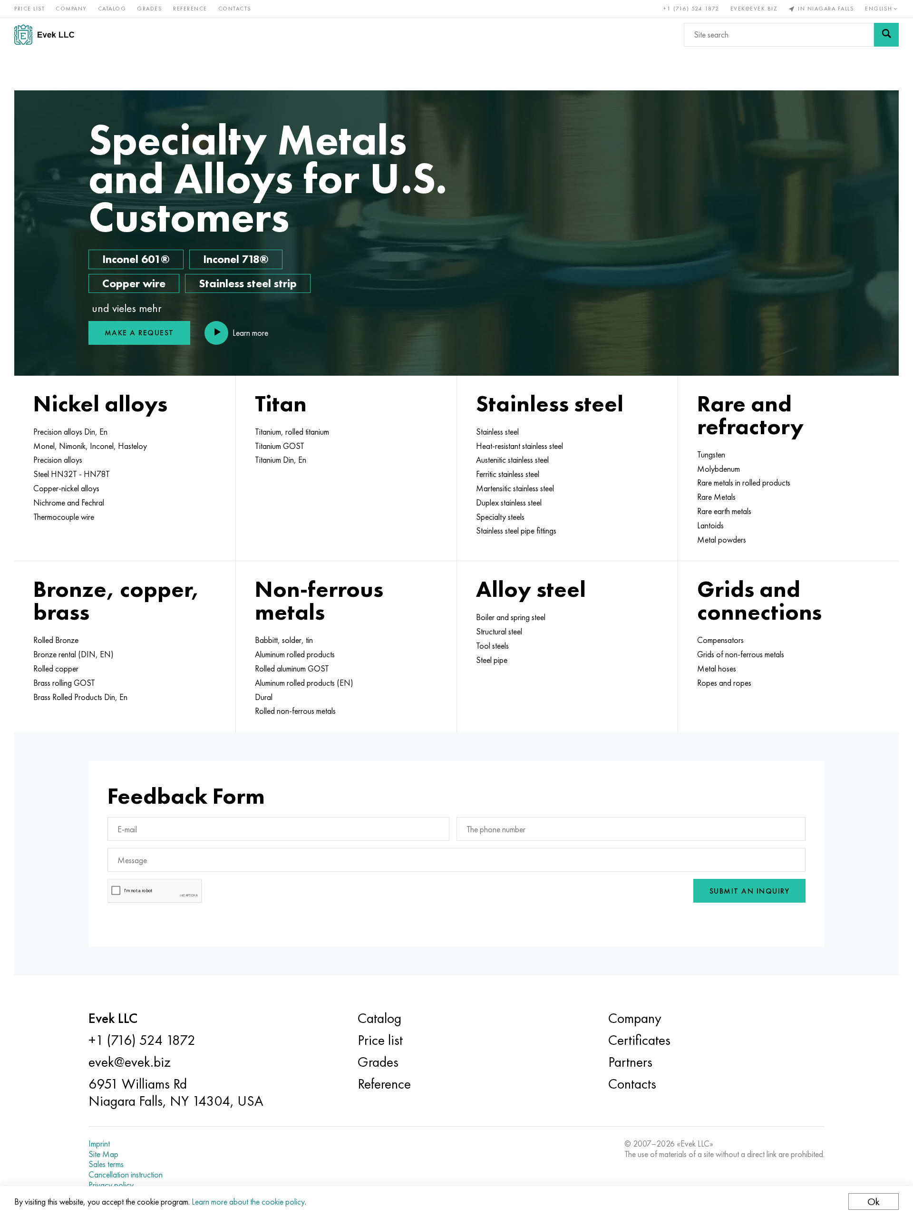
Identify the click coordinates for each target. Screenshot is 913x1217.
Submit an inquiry (749, 891)
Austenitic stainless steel (512, 460)
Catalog (112, 8)
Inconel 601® (136, 259)
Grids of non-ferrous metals (740, 654)
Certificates (639, 1040)
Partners (630, 1062)
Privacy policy (111, 1185)
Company (71, 8)
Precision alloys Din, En (70, 432)
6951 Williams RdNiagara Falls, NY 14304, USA (175, 1092)
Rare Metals (716, 497)
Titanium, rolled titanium (292, 432)
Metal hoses (716, 668)
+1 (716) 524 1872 (691, 8)
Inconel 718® (236, 259)
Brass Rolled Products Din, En (80, 697)
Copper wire (133, 283)
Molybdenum (718, 469)
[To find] (886, 35)
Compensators (720, 640)
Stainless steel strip (248, 283)
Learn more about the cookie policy (248, 1201)
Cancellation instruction (125, 1174)
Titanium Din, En (280, 460)
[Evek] (48, 34)
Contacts (235, 8)
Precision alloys (57, 460)
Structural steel (499, 631)
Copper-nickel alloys (66, 488)
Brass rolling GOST (64, 683)
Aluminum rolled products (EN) (304, 683)
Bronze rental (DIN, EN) (73, 654)
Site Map (103, 1154)
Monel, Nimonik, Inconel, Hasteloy (90, 446)
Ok (873, 1201)
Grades (149, 8)
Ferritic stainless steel (507, 474)
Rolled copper (55, 668)
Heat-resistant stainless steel (519, 446)
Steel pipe (491, 660)
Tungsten (711, 454)
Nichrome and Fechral (68, 502)
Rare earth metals (724, 511)
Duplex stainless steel (509, 502)
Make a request (139, 333)
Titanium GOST (279, 446)
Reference (190, 8)
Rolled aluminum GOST (292, 668)
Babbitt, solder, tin (284, 640)
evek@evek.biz (753, 8)
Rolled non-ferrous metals (295, 711)
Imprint (99, 1144)
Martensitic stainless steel (515, 488)
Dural (263, 697)
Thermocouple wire (63, 517)
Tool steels (492, 646)
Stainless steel (497, 432)
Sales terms (106, 1164)
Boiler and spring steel (510, 617)
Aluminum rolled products (295, 654)
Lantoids (710, 525)
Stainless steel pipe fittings (516, 530)
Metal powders (721, 540)
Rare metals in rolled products (743, 482)
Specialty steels (500, 517)
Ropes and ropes (724, 683)
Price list (29, 8)
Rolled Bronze (55, 640)
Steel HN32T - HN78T (71, 474)
